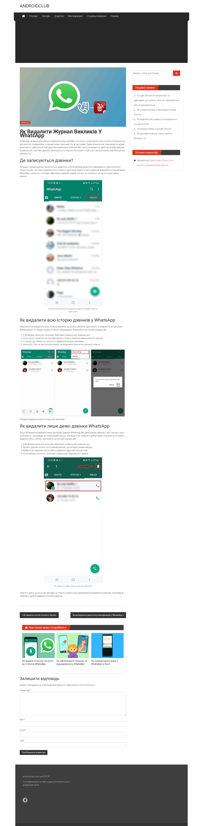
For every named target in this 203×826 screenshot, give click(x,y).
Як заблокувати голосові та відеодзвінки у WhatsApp (72, 662)
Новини (114, 16)
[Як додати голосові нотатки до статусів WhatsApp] (38, 645)
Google (46, 16)
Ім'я (22, 719)
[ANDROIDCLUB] (23, 16)
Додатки (59, 16)
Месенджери (75, 16)
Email (23, 730)
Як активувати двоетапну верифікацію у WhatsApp (97, 615)
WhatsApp (25, 123)
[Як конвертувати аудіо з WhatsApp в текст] (107, 645)
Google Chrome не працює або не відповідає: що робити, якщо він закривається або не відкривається (156, 100)
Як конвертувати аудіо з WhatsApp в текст (104, 662)
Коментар (25, 690)
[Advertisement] (101, 42)
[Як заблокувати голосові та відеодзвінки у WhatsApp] (73, 645)
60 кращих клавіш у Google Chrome (154, 129)
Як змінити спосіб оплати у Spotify (39, 615)
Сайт (22, 741)
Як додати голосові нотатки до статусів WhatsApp (37, 662)
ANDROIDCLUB (34, 5)
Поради (33, 16)
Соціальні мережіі (96, 16)
